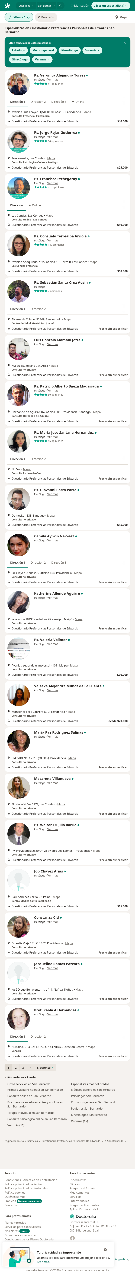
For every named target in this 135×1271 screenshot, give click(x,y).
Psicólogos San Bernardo (87, 1096)
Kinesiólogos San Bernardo (89, 1115)
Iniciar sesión (80, 6)
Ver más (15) (15, 1125)
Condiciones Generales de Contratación (31, 1180)
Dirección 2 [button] (38, 102)
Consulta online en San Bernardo (29, 1096)
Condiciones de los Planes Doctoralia (29, 1239)
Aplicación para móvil (84, 1209)
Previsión (47, 17)
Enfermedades (79, 1201)
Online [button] (79, 102)
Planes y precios (15, 1223)
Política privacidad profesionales (26, 1188)
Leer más (43, 1262)
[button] (124, 43)
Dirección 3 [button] (58, 102)
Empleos (23, 1201)
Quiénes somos (15, 1197)
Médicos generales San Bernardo (93, 1090)
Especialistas (78, 1180)
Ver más (40, 59)
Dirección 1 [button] (17, 102)
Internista (92, 50)
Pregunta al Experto (83, 1188)
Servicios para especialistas (23, 1227)
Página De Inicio (14, 1141)
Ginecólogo (20, 59)
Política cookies (15, 1192)
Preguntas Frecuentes (84, 1205)
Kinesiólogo (69, 50)
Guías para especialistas (21, 1235)
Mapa (123, 17)
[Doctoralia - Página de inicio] (9, 5)
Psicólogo (18, 50)
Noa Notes (16, 1231)
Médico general (43, 50)
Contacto (11, 1205)
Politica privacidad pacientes (23, 1184)
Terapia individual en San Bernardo (30, 1113)
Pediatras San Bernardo (87, 1108)
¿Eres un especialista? (109, 6)
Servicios (32, 1141)
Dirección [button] (16, 205)
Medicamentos (79, 1192)
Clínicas (75, 1184)
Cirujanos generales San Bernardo (94, 1102)
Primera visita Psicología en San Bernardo (35, 1090)
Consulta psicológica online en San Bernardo (37, 1119)
